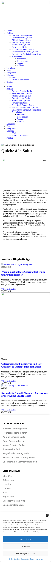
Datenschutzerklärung (27, 559)
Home (9, 31)
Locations (11, 68)
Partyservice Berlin (19, 47)
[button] (47, 515)
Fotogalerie (11, 73)
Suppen (20, 63)
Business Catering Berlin (22, 35)
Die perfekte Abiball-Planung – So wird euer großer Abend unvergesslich (25, 394)
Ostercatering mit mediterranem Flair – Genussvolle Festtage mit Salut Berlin (22, 365)
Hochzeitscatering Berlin (22, 38)
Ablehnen (26, 546)
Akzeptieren (25, 539)
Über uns (10, 75)
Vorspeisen (21, 59)
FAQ (14, 77)
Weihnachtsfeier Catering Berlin (25, 52)
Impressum (39, 559)
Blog (9, 70)
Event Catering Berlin (21, 42)
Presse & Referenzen (20, 80)
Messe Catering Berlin (21, 45)
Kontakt (10, 82)
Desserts (20, 66)
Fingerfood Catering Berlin (23, 49)
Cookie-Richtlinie (14, 559)
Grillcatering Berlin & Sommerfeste (26, 54)
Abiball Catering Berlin (21, 40)
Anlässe (10, 33)
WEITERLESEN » (9, 289)
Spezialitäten (17, 56)
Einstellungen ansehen (25, 553)
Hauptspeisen (22, 61)
